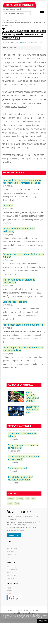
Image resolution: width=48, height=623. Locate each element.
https (33, 499)
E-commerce (10, 578)
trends (10, 503)
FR (6, 9)
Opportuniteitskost (17, 468)
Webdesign (10, 572)
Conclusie (8, 205)
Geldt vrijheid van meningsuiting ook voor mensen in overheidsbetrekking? (22, 181)
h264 (27, 499)
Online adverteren (12, 570)
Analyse (9, 546)
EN (8, 9)
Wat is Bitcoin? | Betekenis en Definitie (32, 396)
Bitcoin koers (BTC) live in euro (32, 409)
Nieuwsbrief (19, 9)
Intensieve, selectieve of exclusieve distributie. (20, 478)
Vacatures (12, 9)
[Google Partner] (14, 599)
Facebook (9, 591)
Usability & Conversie (13, 548)
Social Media (10, 551)
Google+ (9, 593)
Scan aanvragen (14, 535)
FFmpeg (20, 499)
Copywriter (10, 557)
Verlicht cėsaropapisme (15, 301)
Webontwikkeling (11, 575)
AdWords (11, 499)
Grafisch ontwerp (11, 554)
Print (40, 42)
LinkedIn (9, 588)
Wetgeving (23, 42)
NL (4, 9)
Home (3, 20)
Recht (16, 20)
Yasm (17, 503)
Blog (9, 20)
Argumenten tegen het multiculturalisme (24, 324)
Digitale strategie (12, 567)
